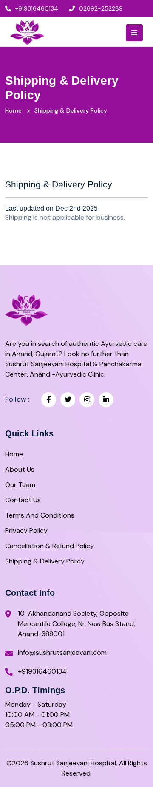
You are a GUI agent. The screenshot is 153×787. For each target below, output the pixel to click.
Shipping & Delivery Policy (45, 561)
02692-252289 (101, 8)
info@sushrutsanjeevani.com (62, 652)
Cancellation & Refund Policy (49, 545)
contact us (23, 499)
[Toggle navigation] (134, 32)
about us (19, 469)
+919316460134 (36, 8)
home (14, 454)
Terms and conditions (39, 515)
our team (20, 484)
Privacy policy (26, 530)
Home (13, 110)
